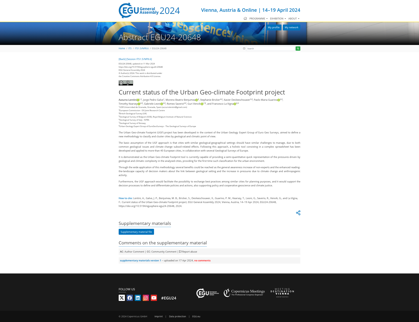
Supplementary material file (136, 231)
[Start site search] (298, 48)
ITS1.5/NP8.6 (142, 48)
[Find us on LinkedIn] (138, 298)
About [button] (292, 18)
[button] (244, 48)
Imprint (159, 316)
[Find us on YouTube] (154, 298)
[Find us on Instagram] (146, 298)
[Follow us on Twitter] (122, 298)
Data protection (177, 316)
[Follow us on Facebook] (130, 298)
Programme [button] (257, 18)
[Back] (122, 59)
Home (122, 48)
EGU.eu (196, 316)
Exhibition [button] (277, 18)
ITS (130, 48)
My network (291, 27)
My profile (274, 27)
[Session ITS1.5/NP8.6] (139, 59)
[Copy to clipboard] (298, 213)
